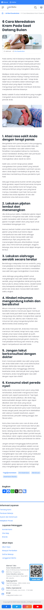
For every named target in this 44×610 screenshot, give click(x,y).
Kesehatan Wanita (10, 477)
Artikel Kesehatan (12, 13)
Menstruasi (36, 473)
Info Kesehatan (19, 51)
